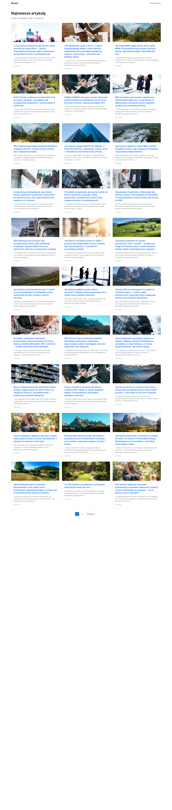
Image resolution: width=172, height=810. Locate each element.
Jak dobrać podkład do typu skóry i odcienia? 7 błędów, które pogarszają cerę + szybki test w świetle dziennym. (85, 292)
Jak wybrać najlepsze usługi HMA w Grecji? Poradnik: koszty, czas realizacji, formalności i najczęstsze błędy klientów (136, 149)
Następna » (91, 514)
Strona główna (155, 3)
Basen (14, 3)
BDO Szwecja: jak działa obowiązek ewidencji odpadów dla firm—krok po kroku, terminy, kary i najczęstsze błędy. (35, 149)
